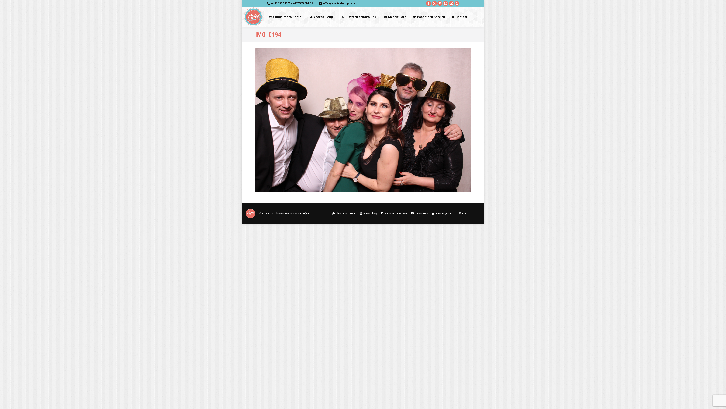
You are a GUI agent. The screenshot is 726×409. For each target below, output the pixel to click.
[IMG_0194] (363, 120)
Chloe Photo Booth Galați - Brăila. (291, 213)
